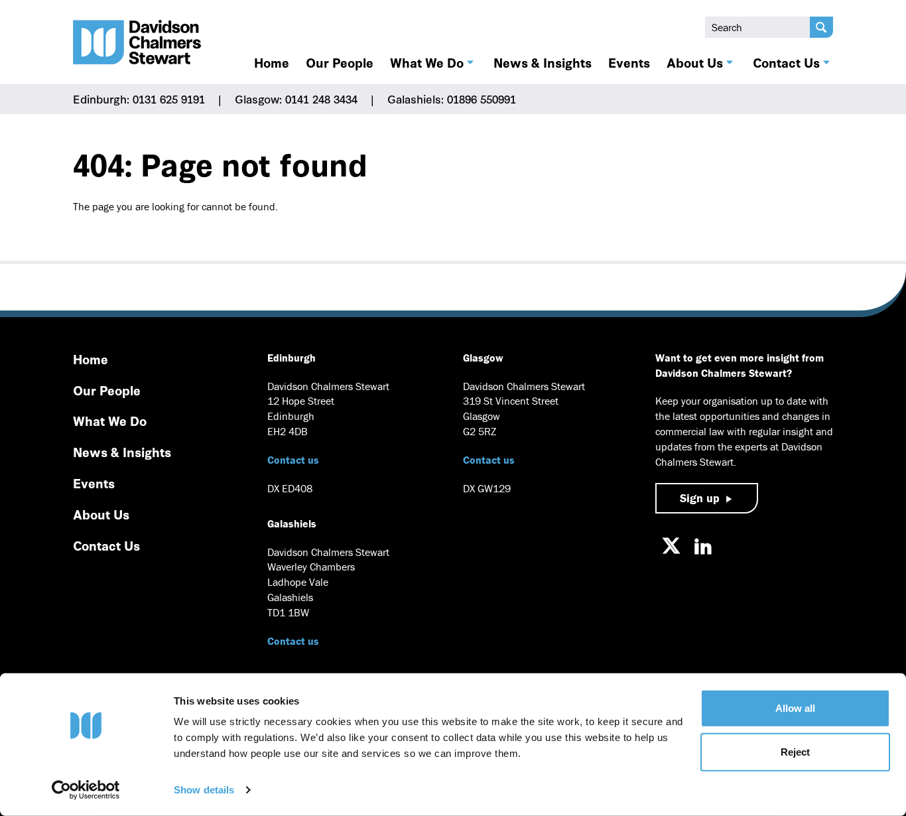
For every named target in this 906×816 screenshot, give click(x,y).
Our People (339, 62)
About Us (695, 62)
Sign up (700, 498)
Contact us (293, 459)
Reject (795, 751)
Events (629, 62)
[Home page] (137, 42)
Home (271, 62)
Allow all (795, 708)
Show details (204, 789)
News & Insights (542, 62)
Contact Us (786, 62)
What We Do (427, 62)
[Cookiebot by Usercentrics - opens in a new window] (86, 790)
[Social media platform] (671, 546)
